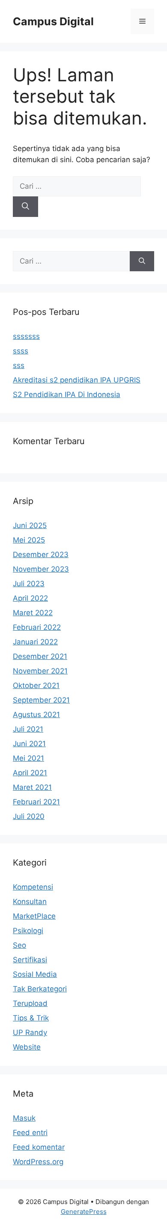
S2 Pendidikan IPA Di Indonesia (66, 394)
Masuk (24, 1118)
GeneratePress (84, 1211)
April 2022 (30, 598)
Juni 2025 (30, 525)
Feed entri (30, 1132)
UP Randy (30, 1032)
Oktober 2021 (36, 685)
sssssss (26, 336)
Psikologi (28, 930)
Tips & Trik (31, 1018)
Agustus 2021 (36, 714)
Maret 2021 (32, 787)
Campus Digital (53, 21)
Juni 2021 (29, 743)
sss (18, 365)
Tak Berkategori (40, 989)
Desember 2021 (40, 656)
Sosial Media (35, 974)
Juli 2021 (28, 729)
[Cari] (25, 206)
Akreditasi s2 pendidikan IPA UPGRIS (76, 380)
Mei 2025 (29, 540)
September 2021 (41, 700)
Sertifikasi (30, 959)
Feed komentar (39, 1147)
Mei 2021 (28, 758)
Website (27, 1047)
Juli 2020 (29, 816)
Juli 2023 (29, 583)
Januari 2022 (35, 642)
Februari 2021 (36, 802)
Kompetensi (33, 887)
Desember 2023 (41, 554)
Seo (19, 945)
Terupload (30, 1003)
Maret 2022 (33, 612)
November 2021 (40, 671)
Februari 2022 (37, 627)
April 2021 (30, 772)
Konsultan (30, 901)
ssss (20, 351)
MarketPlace (34, 916)
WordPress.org (38, 1161)
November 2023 (41, 569)
